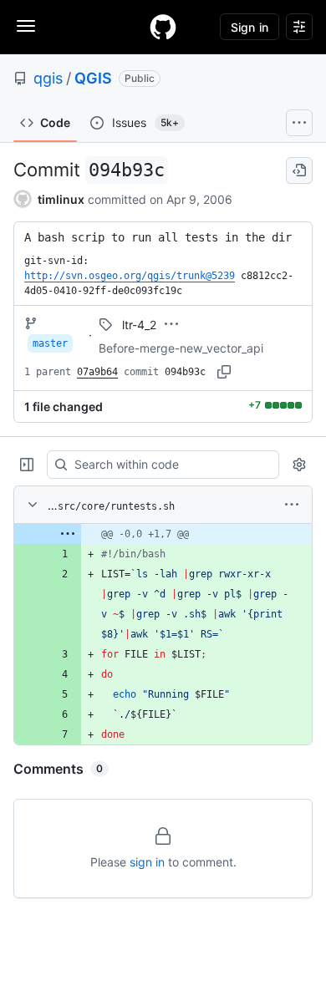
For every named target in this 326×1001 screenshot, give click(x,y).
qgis (48, 78)
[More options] (291, 504)
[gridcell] (163, 534)
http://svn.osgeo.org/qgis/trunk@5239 (129, 276)
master (50, 343)
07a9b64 (97, 372)
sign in (147, 862)
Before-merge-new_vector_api (181, 348)
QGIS (93, 78)
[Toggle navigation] (25, 25)
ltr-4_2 (139, 325)
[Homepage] (163, 26)
